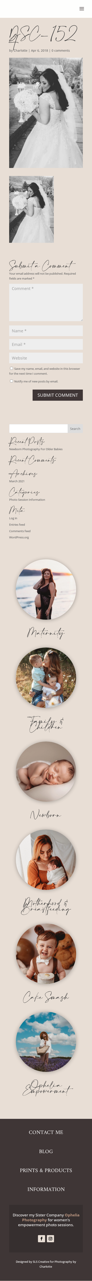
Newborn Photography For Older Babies (36, 449)
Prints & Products (46, 1170)
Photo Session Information (27, 500)
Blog (46, 1151)
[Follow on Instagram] (50, 1238)
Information (46, 1189)
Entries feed (17, 525)
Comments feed (20, 531)
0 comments (61, 50)
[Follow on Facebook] (41, 1238)
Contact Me (46, 1132)
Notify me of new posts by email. (36, 381)
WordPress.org (19, 537)
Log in (13, 518)
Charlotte (20, 50)
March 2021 (17, 481)
